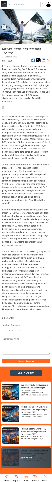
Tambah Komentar (26, 361)
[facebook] (33, 60)
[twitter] (38, 60)
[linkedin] (44, 60)
